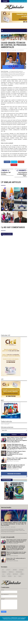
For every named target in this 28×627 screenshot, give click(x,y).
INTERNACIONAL (19, 571)
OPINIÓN (22, 574)
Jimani (3, 574)
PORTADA (10, 576)
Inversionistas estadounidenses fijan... (22, 174)
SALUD (19, 576)
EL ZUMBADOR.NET (14, 617)
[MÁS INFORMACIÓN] (14, 19)
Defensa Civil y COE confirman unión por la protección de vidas (17, 458)
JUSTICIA (8, 574)
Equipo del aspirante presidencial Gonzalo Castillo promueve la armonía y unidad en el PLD (16, 466)
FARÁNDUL (4, 571)
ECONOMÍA (21, 569)
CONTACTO (8, 569)
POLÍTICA (3, 576)
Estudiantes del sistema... (6, 173)
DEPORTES (15, 569)
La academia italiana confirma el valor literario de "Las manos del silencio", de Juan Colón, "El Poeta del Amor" (13, 524)
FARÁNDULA (11, 571)
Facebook (7, 161)
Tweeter (15, 161)
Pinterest (14, 164)
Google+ (22, 161)
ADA (3, 569)
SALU (15, 576)
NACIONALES (15, 574)
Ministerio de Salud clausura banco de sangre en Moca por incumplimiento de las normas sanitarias (16, 453)
